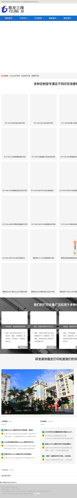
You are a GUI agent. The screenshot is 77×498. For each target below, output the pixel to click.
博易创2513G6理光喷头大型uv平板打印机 (45, 292)
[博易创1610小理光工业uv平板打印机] (14, 276)
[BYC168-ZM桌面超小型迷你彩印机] (43, 141)
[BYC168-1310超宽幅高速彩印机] (14, 141)
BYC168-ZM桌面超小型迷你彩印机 (43, 157)
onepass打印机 (15, 76)
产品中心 (23, 18)
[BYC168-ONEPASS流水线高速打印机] (43, 174)
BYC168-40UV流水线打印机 (43, 123)
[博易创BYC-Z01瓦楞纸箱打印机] (43, 242)
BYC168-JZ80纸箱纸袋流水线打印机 (15, 190)
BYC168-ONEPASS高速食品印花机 (43, 224)
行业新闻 (38, 18)
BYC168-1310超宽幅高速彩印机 (15, 157)
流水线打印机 (25, 76)
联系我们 (67, 18)
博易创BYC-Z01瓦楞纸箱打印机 (43, 258)
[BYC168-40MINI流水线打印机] (14, 107)
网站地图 (37, 493)
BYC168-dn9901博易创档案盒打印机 (14, 224)
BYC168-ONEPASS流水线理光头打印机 (15, 258)
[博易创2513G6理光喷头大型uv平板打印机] (43, 276)
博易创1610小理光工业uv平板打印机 (15, 292)
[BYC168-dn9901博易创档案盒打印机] (14, 208)
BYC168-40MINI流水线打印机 (15, 123)
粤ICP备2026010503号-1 (8, 482)
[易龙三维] (12, 9)
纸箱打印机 (35, 76)
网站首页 (8, 18)
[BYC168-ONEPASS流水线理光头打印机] (14, 242)
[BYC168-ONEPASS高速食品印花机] (43, 208)
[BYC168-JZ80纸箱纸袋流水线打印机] (14, 174)
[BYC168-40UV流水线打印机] (43, 107)
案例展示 (52, 18)
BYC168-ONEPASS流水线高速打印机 (44, 190)
